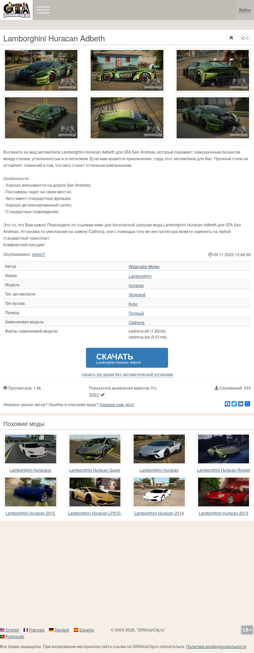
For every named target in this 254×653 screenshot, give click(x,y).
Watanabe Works (144, 266)
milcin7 (38, 254)
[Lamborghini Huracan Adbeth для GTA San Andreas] (41, 70)
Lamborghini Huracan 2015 (30, 513)
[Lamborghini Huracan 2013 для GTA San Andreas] (223, 492)
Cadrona (137, 322)
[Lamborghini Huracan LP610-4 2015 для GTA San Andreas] (95, 492)
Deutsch (62, 629)
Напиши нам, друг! (117, 404)
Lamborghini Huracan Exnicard (159, 470)
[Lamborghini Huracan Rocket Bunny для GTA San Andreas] (223, 449)
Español (86, 629)
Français (37, 629)
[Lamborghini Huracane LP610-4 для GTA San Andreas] (30, 449)
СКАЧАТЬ (118, 357)
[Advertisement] (127, 573)
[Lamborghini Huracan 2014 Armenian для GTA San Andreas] (159, 492)
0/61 (94, 394)
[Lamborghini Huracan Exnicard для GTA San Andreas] (159, 449)
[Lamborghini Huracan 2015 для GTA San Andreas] (30, 492)
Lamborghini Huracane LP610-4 (30, 470)
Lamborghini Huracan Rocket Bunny (223, 470)
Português (15, 636)
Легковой (137, 294)
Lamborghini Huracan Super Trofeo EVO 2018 (94, 470)
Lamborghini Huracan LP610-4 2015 (95, 513)
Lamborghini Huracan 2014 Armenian (159, 513)
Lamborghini (140, 276)
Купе (133, 303)
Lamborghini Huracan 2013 (223, 513)
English (12, 629)
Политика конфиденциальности (216, 646)
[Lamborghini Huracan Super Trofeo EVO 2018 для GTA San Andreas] (95, 449)
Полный (136, 313)
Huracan (136, 285)
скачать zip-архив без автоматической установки (127, 374)
